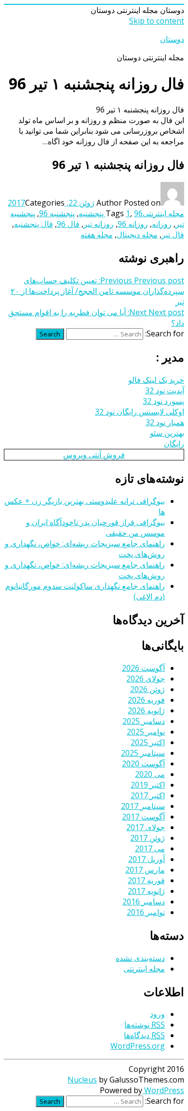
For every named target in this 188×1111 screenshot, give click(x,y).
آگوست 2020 (143, 763)
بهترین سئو (167, 433)
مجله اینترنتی (163, 213)
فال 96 (68, 224)
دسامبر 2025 (143, 721)
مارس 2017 (145, 869)
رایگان (174, 443)
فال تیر (172, 234)
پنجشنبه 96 (57, 213)
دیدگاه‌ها (144, 1035)
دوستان (172, 39)
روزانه (162, 224)
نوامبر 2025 (146, 731)
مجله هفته (97, 234)
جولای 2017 (145, 827)
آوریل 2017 (146, 859)
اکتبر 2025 (148, 742)
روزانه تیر (98, 224)
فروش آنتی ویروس (94, 454)
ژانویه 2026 (146, 710)
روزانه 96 (133, 224)
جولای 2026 (145, 678)
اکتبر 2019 (148, 784)
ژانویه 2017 (146, 891)
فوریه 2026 (146, 699)
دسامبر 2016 (143, 901)
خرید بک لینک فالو (156, 380)
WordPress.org (137, 1046)
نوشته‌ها (144, 1024)
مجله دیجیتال (137, 234)
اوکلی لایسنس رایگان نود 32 (139, 411)
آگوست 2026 (143, 668)
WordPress (163, 1090)
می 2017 (150, 848)
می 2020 (150, 774)
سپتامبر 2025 (143, 753)
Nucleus (82, 1079)
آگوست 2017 (143, 816)
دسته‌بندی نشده (140, 958)
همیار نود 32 (165, 422)
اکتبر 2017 (148, 795)
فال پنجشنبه (33, 224)
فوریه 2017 (146, 880)
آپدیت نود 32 (164, 390)
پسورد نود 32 (163, 401)
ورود (157, 1014)
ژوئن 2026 (147, 689)
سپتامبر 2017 (143, 806)
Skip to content (156, 20)
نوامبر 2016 (146, 912)
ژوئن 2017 (147, 838)
